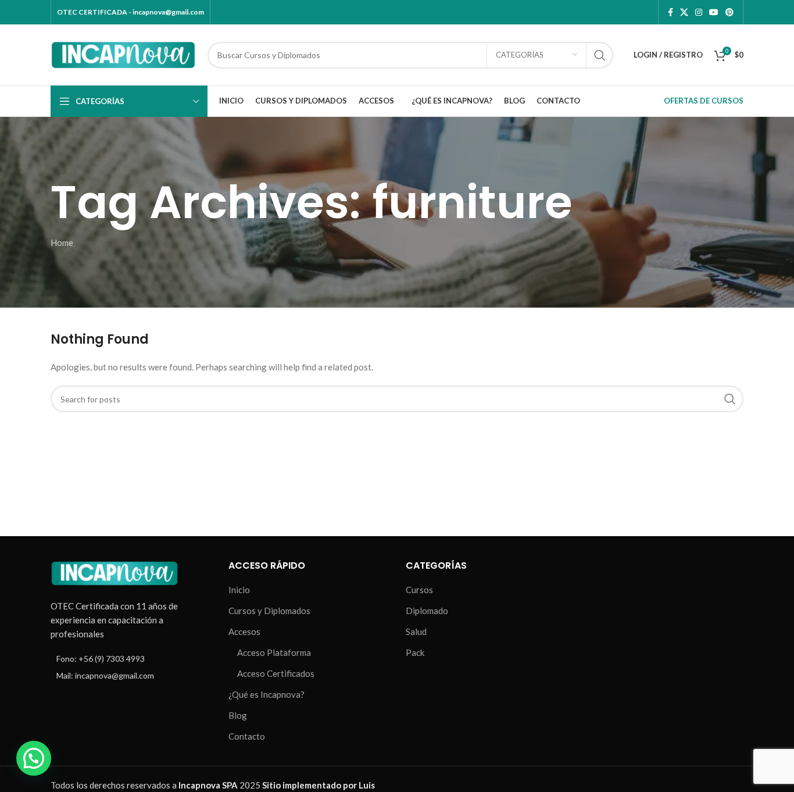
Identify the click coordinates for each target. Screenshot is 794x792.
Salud (416, 631)
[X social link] (684, 12)
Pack (415, 652)
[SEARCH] (599, 55)
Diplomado (427, 610)
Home (62, 242)
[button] (33, 758)
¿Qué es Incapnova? (266, 694)
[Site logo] (123, 53)
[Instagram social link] (699, 12)
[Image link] (114, 572)
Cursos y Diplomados (269, 610)
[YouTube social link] (714, 12)
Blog (237, 715)
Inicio (239, 589)
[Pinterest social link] (729, 12)
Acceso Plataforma (274, 652)
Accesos (244, 631)
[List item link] (131, 658)
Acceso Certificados (275, 673)
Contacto (246, 736)
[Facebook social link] (670, 12)
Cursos (419, 589)
